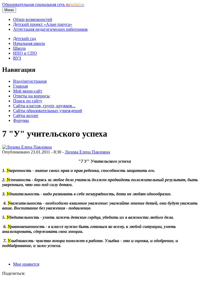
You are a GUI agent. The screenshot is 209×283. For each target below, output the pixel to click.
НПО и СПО (25, 53)
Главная (20, 86)
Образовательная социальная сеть (43, 4)
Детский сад (24, 38)
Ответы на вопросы (31, 96)
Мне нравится (26, 264)
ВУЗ (17, 58)
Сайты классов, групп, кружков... (44, 105)
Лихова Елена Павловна (87, 152)
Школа (19, 48)
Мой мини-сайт (27, 91)
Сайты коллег (26, 115)
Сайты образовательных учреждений (47, 110)
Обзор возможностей (32, 19)
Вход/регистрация (30, 81)
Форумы (21, 120)
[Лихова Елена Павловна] (27, 147)
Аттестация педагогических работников (50, 29)
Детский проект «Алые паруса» (42, 24)
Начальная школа (29, 43)
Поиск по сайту (27, 101)
